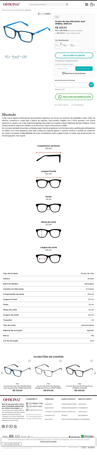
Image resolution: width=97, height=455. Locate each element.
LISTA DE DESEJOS (84, 419)
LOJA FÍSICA (48, 404)
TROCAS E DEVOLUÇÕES (69, 404)
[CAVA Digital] (83, 447)
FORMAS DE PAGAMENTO (69, 408)
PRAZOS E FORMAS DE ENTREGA (68, 413)
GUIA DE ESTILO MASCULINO (50, 417)
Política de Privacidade (48, 441)
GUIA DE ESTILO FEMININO (53, 411)
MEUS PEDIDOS (83, 415)
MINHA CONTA (82, 411)
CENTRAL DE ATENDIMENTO (83, 406)
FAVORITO (29, 361)
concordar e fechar (12, 444)
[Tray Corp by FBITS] (91, 447)
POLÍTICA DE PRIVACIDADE (70, 419)
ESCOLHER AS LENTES (74, 55)
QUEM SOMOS (49, 408)
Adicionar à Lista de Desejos (75, 73)
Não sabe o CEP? (60, 89)
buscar (67, 5)
